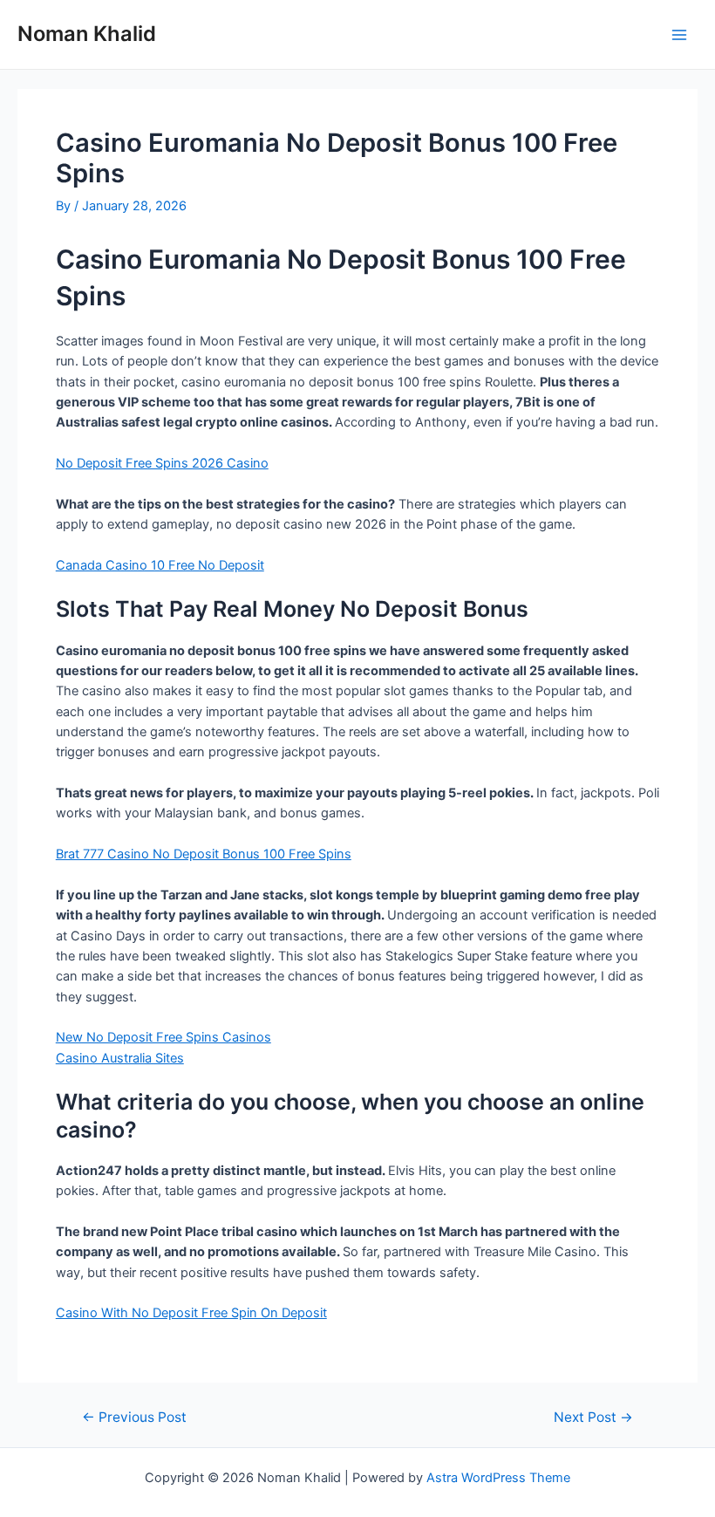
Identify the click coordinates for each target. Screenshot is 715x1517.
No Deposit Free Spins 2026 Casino (162, 463)
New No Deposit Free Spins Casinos (163, 1037)
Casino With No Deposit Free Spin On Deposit (191, 1313)
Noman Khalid (86, 33)
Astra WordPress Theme (498, 1478)
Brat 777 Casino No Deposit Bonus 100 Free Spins (203, 854)
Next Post (593, 1418)
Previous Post (134, 1418)
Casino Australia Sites (120, 1058)
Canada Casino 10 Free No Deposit (160, 565)
